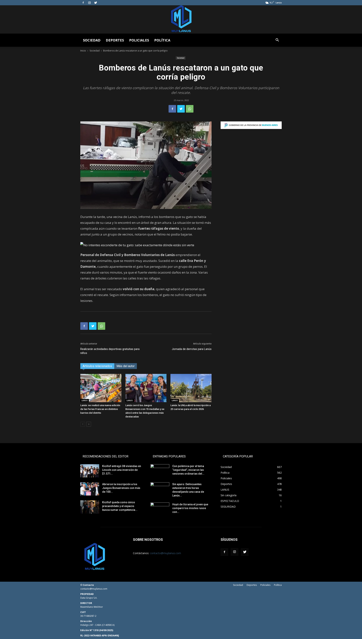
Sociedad (91, 40)
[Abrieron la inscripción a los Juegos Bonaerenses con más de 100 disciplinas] (89, 489)
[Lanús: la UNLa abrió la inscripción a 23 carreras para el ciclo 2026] (191, 388)
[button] (277, 40)
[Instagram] (89, 2)
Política (162, 40)
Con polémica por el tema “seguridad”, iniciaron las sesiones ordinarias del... (188, 470)
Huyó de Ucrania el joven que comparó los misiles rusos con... (190, 508)
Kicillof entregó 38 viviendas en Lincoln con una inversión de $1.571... (121, 470)
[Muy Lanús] (181, 19)
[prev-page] (82, 424)
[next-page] (88, 424)
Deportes (115, 40)
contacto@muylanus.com (165, 553)
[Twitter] (95, 2)
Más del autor (126, 366)
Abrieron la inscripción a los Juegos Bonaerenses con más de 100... (121, 488)
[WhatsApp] (189, 109)
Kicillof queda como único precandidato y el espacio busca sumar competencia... (119, 506)
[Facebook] (83, 2)
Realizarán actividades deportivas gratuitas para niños (110, 351)
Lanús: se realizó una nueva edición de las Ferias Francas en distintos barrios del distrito (100, 409)
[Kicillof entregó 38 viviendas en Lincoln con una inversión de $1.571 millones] (89, 470)
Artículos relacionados (97, 366)
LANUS (84, 400)
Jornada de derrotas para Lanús (192, 349)
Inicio (83, 50)
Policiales (139, 40)
